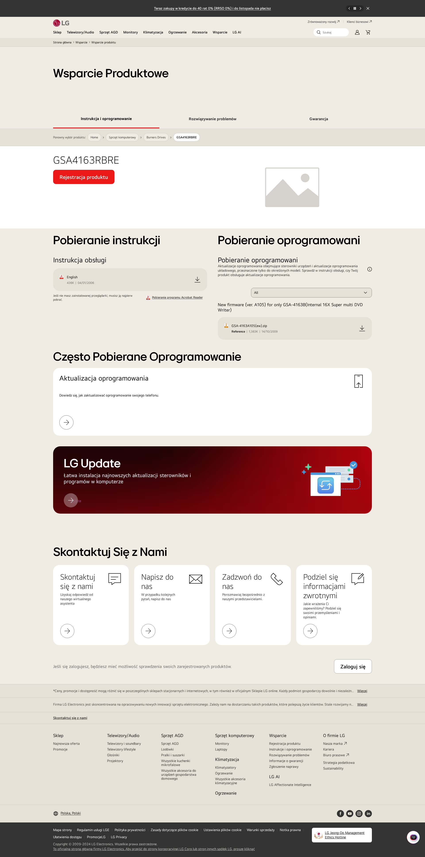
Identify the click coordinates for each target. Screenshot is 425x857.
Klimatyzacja (153, 32)
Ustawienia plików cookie (222, 830)
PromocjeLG (96, 837)
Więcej (362, 691)
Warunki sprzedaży (260, 830)
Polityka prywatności (130, 830)
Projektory (115, 761)
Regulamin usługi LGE (93, 830)
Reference (238, 331)
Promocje (60, 749)
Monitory (130, 32)
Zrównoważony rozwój (322, 21)
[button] (331, 32)
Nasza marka (333, 743)
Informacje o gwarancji (286, 761)
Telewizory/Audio (80, 32)
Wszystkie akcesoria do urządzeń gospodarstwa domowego (178, 774)
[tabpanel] (212, 326)
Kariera (328, 749)
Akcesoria (199, 32)
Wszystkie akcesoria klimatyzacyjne (230, 781)
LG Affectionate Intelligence (290, 785)
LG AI (237, 32)
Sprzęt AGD (108, 32)
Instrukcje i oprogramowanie (290, 749)
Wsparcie (220, 32)
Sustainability (333, 768)
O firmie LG (334, 735)
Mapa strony (62, 830)
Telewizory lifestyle (121, 749)
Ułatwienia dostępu (67, 837)
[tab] (106, 119)
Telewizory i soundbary (124, 743)
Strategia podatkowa (339, 762)
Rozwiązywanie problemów (289, 755)
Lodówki (167, 749)
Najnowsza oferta (66, 743)
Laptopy (221, 749)
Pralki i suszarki (173, 755)
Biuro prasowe (334, 755)
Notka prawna (290, 830)
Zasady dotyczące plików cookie (174, 830)
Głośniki (113, 755)
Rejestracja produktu (284, 743)
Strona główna (62, 42)
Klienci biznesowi (357, 21)
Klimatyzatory (225, 767)
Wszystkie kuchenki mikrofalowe (175, 763)
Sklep (57, 32)
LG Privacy (119, 837)
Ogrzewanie (177, 32)
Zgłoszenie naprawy (283, 766)
